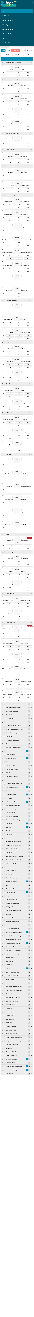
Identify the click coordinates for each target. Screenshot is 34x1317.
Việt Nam (12, 69)
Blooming (11, 444)
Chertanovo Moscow (25, 461)
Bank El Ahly (11, 571)
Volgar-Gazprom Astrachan (8, 524)
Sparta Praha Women (9, 214)
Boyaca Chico (10, 348)
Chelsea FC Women (9, 277)
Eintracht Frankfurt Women (8, 252)
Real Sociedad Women (25, 277)
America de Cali (10, 361)
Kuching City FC (24, 613)
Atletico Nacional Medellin (8, 374)
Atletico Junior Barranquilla (26, 361)
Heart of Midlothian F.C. (25, 140)
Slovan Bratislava (24, 111)
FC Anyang (11, 332)
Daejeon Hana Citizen (9, 319)
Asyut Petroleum (24, 558)
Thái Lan (22, 69)
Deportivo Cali (23, 374)
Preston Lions (10, 540)
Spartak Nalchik (24, 524)
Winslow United (23, 172)
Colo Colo (11, 403)
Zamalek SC (23, 571)
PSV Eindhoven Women (8, 227)
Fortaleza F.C (23, 348)
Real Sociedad (23, 156)
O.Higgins (22, 390)
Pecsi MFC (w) (23, 668)
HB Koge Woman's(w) (25, 227)
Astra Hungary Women (25, 628)
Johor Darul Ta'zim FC (8, 600)
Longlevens (11, 172)
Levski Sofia (23, 85)
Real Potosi (11, 432)
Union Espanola (23, 403)
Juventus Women (24, 290)
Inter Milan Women (24, 201)
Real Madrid (11, 156)
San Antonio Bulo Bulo (8, 419)
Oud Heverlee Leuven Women (26, 239)
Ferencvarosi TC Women (25, 694)
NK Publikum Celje (9, 111)
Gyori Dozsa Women (25, 656)
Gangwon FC (11, 306)
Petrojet (12, 584)
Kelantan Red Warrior (25, 600)
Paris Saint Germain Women (26, 252)
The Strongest (23, 419)
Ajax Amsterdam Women (8, 265)
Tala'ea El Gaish (24, 584)
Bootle (12, 185)
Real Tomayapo (23, 432)
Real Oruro (22, 444)
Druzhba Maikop (10, 512)
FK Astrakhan (23, 499)
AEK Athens (11, 85)
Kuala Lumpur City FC (9, 613)
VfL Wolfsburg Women (9, 201)
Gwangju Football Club (25, 306)
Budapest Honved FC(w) (8, 656)
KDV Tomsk (11, 461)
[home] (8, 4)
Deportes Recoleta (9, 390)
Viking (12, 98)
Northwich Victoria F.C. (25, 185)
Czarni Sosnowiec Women (8, 239)
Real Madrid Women (24, 265)
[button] (6, 54)
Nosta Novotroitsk (9, 473)
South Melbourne (24, 540)
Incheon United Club (25, 332)
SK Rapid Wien (10, 140)
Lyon (12, 123)
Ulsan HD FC (23, 319)
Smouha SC (11, 558)
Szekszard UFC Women (25, 681)
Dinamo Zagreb (23, 98)
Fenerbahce (23, 123)
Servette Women (24, 214)
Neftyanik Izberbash (24, 512)
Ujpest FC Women (24, 643)
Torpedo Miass (10, 486)
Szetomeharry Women (9, 681)
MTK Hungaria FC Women (8, 628)
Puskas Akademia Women (8, 643)
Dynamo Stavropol (9, 499)
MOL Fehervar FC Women (8, 668)
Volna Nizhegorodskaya (25, 486)
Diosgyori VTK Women (8, 694)
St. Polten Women (10, 290)
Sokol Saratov (23, 473)
